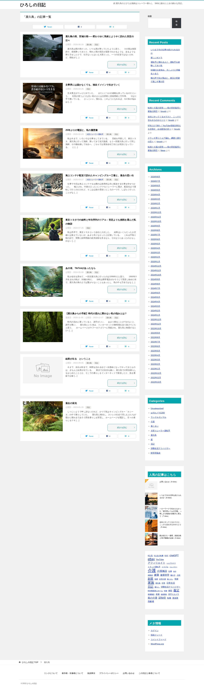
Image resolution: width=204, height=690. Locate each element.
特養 (165, 591)
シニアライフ (171, 563)
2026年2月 (155, 203)
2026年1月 (155, 208)
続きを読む (122, 64)
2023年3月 (155, 360)
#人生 (150, 555)
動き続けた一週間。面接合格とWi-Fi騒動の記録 (171, 537)
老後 (158, 594)
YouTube (160, 559)
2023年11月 (156, 324)
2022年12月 (156, 373)
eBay (151, 559)
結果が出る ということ (78, 359)
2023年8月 (155, 337)
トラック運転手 (154, 567)
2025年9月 (155, 226)
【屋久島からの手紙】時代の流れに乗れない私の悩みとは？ (96, 313)
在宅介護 (162, 579)
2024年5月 (155, 297)
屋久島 (89, 45)
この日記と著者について (149, 673)
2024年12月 (156, 266)
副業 (150, 578)
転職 (169, 598)
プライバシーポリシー (109, 673)
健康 (156, 574)
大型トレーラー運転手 (95, 134)
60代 (166, 556)
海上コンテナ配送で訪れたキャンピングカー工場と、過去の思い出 (100, 175)
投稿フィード (156, 635)
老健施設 (151, 594)
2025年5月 (155, 244)
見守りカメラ (173, 594)
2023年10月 (156, 328)
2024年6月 (155, 293)
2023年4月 (155, 355)
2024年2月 (155, 311)
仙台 (174, 571)
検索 (150, 16)
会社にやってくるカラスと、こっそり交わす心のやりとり (170, 524)
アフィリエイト (156, 563)
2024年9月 (155, 279)
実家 (176, 579)
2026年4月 (155, 194)
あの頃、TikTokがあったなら (81, 268)
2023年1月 (155, 369)
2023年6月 (155, 346)
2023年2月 (155, 364)
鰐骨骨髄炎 (155, 453)
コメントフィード (158, 639)
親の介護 (152, 597)
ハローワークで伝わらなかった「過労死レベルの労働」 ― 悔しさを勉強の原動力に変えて (171, 512)
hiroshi (163, 111)
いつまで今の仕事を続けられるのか (170, 496)
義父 (176, 590)
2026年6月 (155, 185)
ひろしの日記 (33, 4)
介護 (153, 422)
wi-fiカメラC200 (158, 413)
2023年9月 (155, 333)
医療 (156, 579)
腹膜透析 (164, 594)
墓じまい (154, 426)
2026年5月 (155, 190)
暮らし (157, 587)
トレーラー (173, 567)
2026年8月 (155, 177)
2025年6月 (155, 239)
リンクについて (51, 673)
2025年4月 (155, 248)
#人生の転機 (158, 556)
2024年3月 (155, 306)
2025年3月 (155, 252)
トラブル (165, 567)
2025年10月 (156, 221)
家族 (151, 582)
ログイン (154, 630)
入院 (178, 575)
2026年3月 (155, 199)
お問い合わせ (169, 482)
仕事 (170, 571)
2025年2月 (155, 257)
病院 (170, 591)
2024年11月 (156, 270)
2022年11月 (156, 377)
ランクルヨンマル (158, 417)
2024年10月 (156, 275)
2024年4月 (155, 302)
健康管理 (164, 575)
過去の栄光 (71, 403)
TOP (30, 662)
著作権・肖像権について (72, 673)
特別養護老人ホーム (155, 591)
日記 (96, 45)
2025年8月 (155, 230)
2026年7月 (155, 181)
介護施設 (162, 571)
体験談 (150, 575)
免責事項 (91, 673)
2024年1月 (155, 315)
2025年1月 (155, 261)
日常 (163, 583)
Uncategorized (157, 408)
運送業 (175, 598)
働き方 (172, 575)
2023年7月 (155, 342)
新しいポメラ (156, 58)
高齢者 (151, 601)
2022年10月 (156, 382)
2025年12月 (156, 212)
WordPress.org (157, 644)
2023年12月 (156, 319)
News (163, 150)
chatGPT (174, 555)
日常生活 (171, 583)
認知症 (162, 597)
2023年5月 (155, 351)
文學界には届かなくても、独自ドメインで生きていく (93, 85)
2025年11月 (156, 217)
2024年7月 (155, 288)
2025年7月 (155, 235)
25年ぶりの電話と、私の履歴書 (82, 130)
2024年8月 (155, 284)
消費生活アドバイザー (160, 448)
